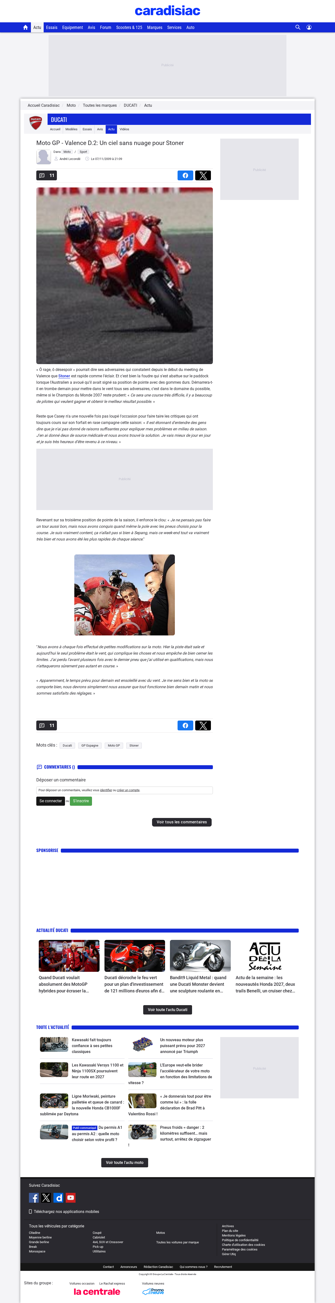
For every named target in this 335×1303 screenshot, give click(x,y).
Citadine (34, 1233)
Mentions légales (234, 1235)
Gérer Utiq (229, 1254)
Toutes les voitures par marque (177, 1242)
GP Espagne (89, 745)
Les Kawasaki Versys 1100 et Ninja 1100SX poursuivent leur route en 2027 (97, 1071)
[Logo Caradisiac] (167, 20)
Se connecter (50, 801)
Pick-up (98, 1247)
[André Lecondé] (43, 163)
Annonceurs (128, 1267)
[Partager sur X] (204, 174)
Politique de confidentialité (240, 1240)
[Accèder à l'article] (69, 956)
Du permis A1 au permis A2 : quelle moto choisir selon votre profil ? (97, 1133)
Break (33, 1247)
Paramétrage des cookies (240, 1249)
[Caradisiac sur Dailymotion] (58, 1198)
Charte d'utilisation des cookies (243, 1245)
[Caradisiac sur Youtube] (71, 1198)
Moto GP (114, 745)
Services (174, 27)
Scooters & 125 (129, 27)
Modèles (71, 129)
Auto (190, 27)
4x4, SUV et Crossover (108, 1242)
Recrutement (223, 1267)
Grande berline (39, 1242)
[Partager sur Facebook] (186, 174)
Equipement (72, 27)
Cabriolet (99, 1237)
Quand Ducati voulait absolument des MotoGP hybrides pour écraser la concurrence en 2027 (63, 984)
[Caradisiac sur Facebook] (34, 1198)
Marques (154, 27)
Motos (160, 1233)
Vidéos (124, 129)
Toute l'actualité (52, 1027)
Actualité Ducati (52, 930)
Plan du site (230, 1231)
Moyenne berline (40, 1237)
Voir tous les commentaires (182, 822)
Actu (37, 27)
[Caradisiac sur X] (46, 1198)
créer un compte (128, 790)
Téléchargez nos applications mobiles (66, 1211)
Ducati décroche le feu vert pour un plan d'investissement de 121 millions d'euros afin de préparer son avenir (134, 984)
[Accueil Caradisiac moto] (25, 27)
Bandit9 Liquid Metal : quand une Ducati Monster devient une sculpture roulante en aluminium (198, 984)
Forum (105, 27)
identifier (106, 790)
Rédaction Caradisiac (158, 1267)
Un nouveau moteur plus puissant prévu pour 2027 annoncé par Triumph (182, 1046)
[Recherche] (298, 27)
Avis (91, 27)
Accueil (55, 129)
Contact (108, 1267)
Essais (51, 27)
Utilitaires (99, 1251)
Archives (228, 1226)
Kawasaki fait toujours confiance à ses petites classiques (92, 1046)
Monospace (37, 1251)
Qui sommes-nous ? (193, 1267)
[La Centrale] (97, 1296)
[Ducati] (36, 129)
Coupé (97, 1233)
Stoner (64, 376)
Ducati (59, 119)
